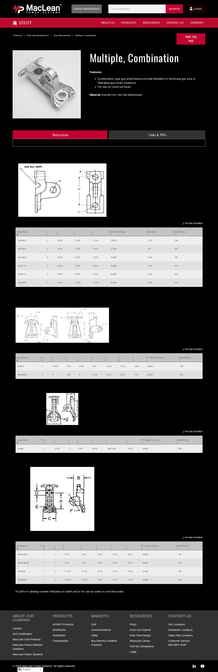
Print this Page (191, 39)
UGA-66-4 (22, 248)
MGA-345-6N (23, 562)
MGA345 (21, 571)
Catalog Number (22, 231)
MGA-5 (21, 366)
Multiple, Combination (85, 35)
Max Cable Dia (152, 231)
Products (17, 35)
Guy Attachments (62, 35)
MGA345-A (22, 374)
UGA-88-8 (22, 282)
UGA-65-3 (22, 240)
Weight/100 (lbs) (179, 231)
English (26, 669)
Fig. (42, 357)
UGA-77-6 (22, 265)
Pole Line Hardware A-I (38, 35)
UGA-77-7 (22, 274)
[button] (86, 8)
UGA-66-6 (22, 257)
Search (174, 8)
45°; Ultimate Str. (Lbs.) (154, 357)
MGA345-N (22, 579)
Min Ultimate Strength (117, 231)
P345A (20, 448)
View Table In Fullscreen (193, 223)
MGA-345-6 (23, 554)
